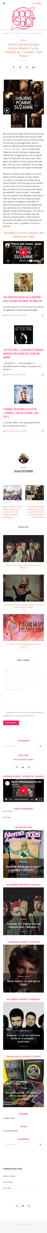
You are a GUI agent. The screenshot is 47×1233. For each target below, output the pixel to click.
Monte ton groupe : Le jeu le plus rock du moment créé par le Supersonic (23, 1096)
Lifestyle (23, 1088)
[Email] (33, 67)
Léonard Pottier (10, 375)
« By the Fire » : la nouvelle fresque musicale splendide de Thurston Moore (23, 353)
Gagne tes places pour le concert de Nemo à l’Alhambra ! (23, 868)
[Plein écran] (40, 799)
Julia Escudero (10, 315)
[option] (23, 854)
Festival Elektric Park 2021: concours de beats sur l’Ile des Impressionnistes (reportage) (12, 511)
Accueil (5, 33)
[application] (23, 790)
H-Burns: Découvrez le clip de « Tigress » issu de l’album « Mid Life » (21, 413)
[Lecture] (6, 799)
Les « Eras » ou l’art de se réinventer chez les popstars (23, 645)
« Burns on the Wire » (12, 149)
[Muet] (36, 799)
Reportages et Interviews (23, 1031)
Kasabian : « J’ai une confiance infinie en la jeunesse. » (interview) (23, 1038)
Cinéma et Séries (23, 976)
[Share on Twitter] (20, 67)
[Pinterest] (26, 67)
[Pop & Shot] (23, 18)
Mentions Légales (9, 1176)
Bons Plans (23, 862)
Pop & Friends (8, 811)
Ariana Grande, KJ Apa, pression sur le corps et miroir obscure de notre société (23, 606)
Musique (23, 40)
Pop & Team (7, 817)
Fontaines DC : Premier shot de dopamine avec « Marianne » (23, 566)
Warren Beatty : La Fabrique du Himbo (23, 983)
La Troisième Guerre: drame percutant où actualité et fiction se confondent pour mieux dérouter (35, 511)
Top (24, 1229)
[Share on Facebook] (13, 67)
